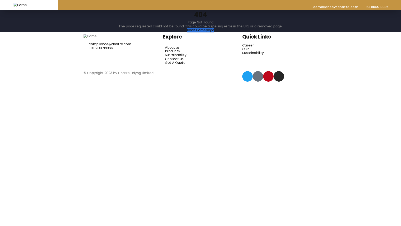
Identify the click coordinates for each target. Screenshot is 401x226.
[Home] (20, 5)
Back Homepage (200, 30)
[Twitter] (247, 76)
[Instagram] (279, 76)
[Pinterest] (268, 76)
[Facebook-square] (258, 76)
